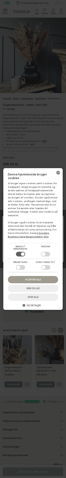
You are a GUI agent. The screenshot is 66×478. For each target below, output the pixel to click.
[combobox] (58, 173)
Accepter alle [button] (33, 279)
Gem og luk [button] (33, 288)
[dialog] (33, 239)
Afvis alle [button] (33, 297)
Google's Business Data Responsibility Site (28, 234)
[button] (33, 306)
